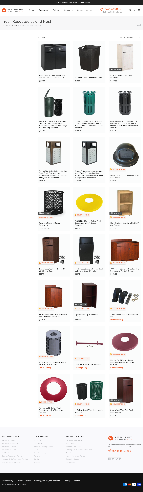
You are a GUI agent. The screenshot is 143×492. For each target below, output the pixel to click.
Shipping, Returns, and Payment (47, 481)
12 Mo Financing (40, 453)
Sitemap (67, 481)
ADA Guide (70, 453)
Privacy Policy (7, 481)
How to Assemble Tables (75, 456)
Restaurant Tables (9, 447)
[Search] (130, 10)
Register (37, 462)
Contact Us (38, 443)
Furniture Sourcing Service (43, 447)
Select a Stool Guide (73, 447)
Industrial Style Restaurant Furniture (15, 459)
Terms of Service (24, 481)
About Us (37, 440)
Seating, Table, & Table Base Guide (79, 450)
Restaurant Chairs (8, 440)
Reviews (37, 456)
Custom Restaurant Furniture (12, 456)
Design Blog (70, 462)
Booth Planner (71, 443)
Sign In (36, 459)
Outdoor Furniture (8, 453)
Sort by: (122, 37)
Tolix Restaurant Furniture (11, 462)
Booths (80, 10)
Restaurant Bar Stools (10, 443)
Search (77, 481)
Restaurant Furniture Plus (16, 484)
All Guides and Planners (74, 440)
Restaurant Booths (9, 450)
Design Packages (72, 459)
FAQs (36, 450)
